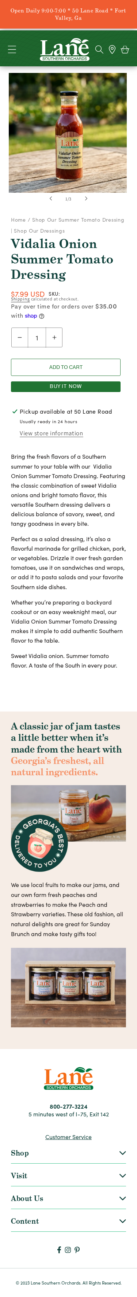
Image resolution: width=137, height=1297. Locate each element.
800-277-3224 (69, 1106)
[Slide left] (51, 199)
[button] (12, 49)
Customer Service (68, 1137)
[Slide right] (86, 199)
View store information (51, 433)
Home (19, 219)
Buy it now (66, 386)
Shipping (20, 299)
